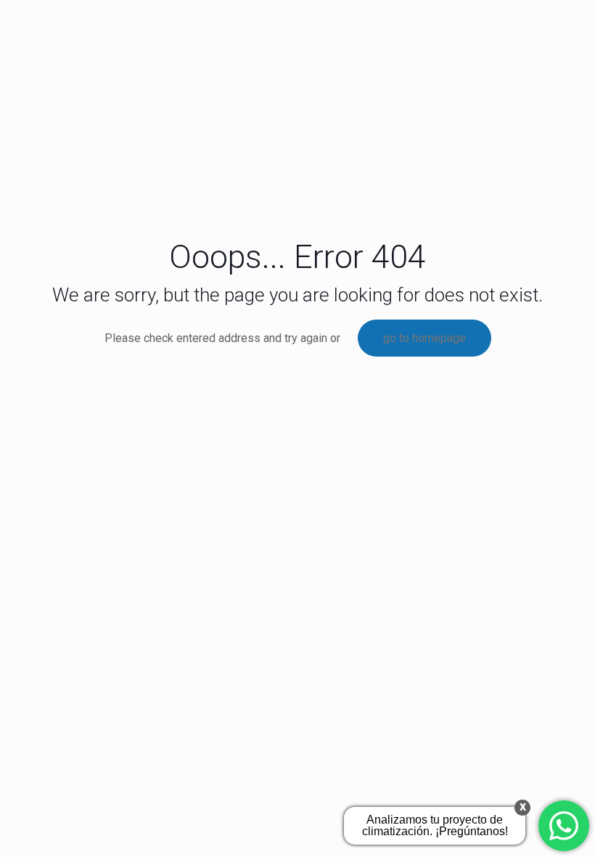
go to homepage (424, 338)
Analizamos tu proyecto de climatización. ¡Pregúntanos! (435, 825)
